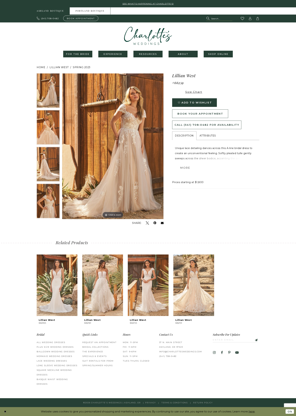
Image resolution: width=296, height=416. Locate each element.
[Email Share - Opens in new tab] (162, 223)
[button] (250, 18)
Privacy (150, 402)
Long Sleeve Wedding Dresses (57, 365)
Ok (290, 411)
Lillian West (59, 67)
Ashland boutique (50, 11)
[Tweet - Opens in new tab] (147, 223)
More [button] (185, 167)
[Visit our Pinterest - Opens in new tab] (229, 353)
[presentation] (57, 285)
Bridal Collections (95, 347)
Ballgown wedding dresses (56, 351)
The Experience (92, 351)
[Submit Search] (208, 18)
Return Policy (203, 402)
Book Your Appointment (200, 113)
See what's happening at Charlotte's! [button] (148, 3)
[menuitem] (50, 11)
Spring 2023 (81, 67)
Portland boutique (90, 11)
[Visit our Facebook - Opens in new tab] (222, 353)
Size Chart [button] (193, 92)
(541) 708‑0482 (168, 356)
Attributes (208, 135)
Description (184, 135)
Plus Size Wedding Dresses (55, 347)
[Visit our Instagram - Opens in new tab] (214, 353)
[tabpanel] (48, 91)
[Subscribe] (254, 340)
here (252, 411)
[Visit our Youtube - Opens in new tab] (237, 353)
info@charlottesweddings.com (180, 351)
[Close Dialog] (5, 411)
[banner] (148, 36)
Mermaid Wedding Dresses (54, 356)
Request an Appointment (99, 342)
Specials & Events (94, 356)
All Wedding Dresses (51, 342)
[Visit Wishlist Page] (242, 18)
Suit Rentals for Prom (98, 361)
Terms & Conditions (174, 402)
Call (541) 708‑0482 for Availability (207, 124)
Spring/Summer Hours (97, 365)
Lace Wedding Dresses (52, 361)
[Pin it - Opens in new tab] (155, 223)
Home (41, 67)
